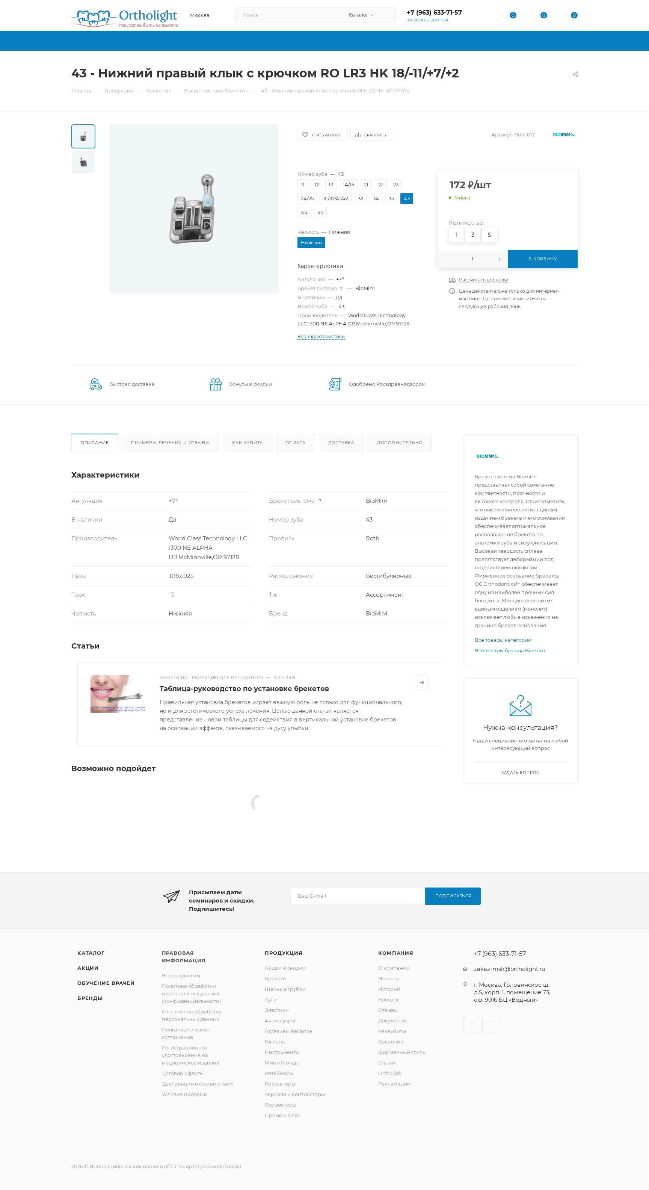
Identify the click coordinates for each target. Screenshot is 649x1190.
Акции (88, 968)
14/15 (348, 184)
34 (376, 198)
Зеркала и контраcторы (295, 1094)
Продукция (283, 953)
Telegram (490, 1025)
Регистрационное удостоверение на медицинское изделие (190, 1055)
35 (391, 198)
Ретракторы (280, 1084)
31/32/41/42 (335, 198)
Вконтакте (471, 1025)
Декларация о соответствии (197, 1084)
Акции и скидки (285, 968)
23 (395, 184)
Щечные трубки (285, 989)
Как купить (247, 442)
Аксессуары (280, 1021)
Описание (95, 442)
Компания (395, 953)
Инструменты (282, 1052)
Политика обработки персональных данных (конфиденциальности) (191, 993)
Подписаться (453, 895)
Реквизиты (392, 1031)
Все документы (181, 975)
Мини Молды (282, 1063)
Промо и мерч (283, 1115)
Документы (392, 1021)
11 (303, 184)
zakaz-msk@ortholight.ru (509, 968)
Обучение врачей (106, 983)
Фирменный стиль (401, 1052)
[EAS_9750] (194, 208)
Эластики (277, 1010)
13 (331, 184)
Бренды (90, 998)
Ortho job (389, 1073)
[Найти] (385, 15)
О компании (394, 968)
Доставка (341, 442)
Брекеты (276, 978)
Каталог (91, 953)
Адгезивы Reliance (288, 1031)
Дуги (271, 999)
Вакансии (391, 1042)
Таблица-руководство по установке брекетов (244, 689)
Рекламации (394, 1084)
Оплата (295, 442)
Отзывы (388, 1010)
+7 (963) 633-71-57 (434, 12)
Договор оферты (183, 1073)
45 (320, 212)
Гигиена (275, 1042)
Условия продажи (184, 1094)
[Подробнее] (422, 682)
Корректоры (280, 1105)
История (389, 989)
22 (380, 184)
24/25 (307, 198)
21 (366, 184)
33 (360, 198)
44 (304, 212)
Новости (389, 978)
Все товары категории (503, 640)
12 (316, 184)
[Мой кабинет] (482, 16)
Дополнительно (400, 442)
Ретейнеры (279, 1073)
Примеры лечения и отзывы (170, 442)
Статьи (386, 1063)
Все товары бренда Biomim (510, 650)
